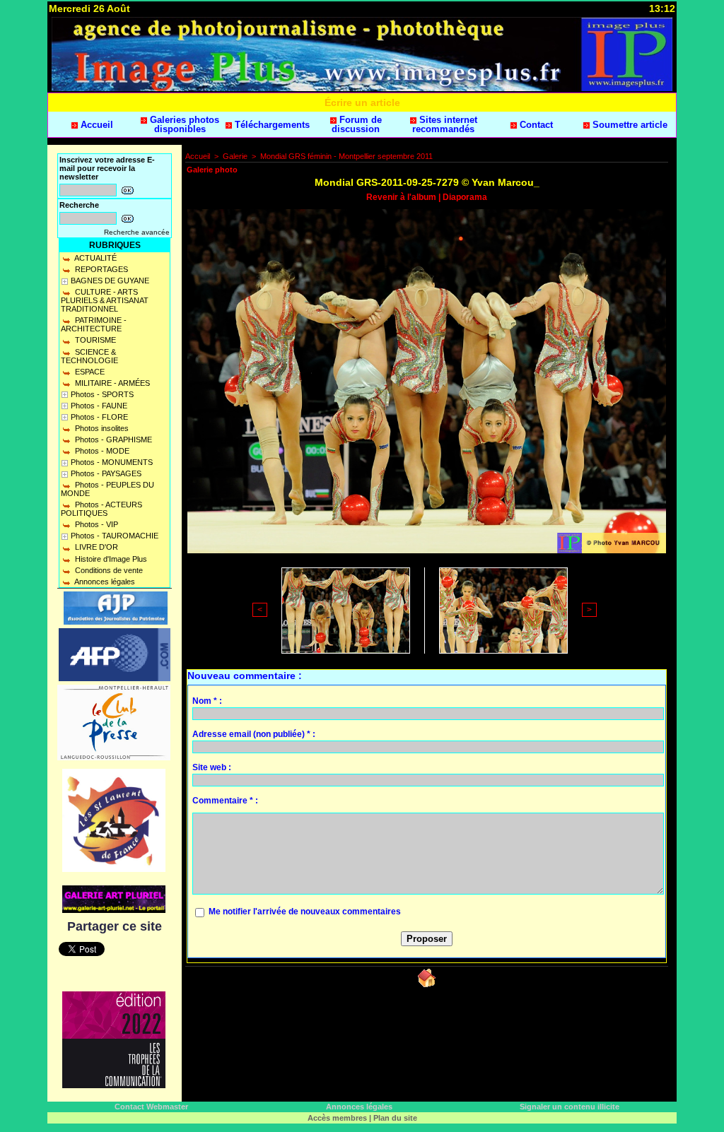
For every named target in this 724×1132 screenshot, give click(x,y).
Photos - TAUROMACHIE (114, 535)
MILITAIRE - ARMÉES (111, 383)
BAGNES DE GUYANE (110, 280)
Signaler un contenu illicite (569, 1106)
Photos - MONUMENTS (112, 462)
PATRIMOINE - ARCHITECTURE (94, 324)
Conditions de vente (108, 570)
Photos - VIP (95, 524)
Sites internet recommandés (444, 124)
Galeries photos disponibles (183, 124)
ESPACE (89, 371)
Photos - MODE (101, 451)
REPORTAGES (100, 269)
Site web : (211, 767)
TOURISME (94, 340)
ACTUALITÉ (95, 258)
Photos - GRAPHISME (112, 439)
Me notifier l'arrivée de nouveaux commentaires (305, 911)
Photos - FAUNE (99, 405)
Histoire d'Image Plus (110, 559)
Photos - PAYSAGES (106, 473)
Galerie (235, 156)
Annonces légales (104, 581)
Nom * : (207, 701)
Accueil (95, 124)
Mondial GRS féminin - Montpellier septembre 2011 (346, 156)
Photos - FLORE (99, 417)
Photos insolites (101, 428)
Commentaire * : (225, 801)
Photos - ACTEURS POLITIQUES (101, 508)
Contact (535, 124)
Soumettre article (628, 124)
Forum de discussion (357, 124)
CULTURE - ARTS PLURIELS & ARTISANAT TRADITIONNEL (104, 300)
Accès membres (337, 1118)
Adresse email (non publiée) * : (253, 734)
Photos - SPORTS (102, 394)
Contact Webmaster (151, 1106)
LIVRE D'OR (95, 547)
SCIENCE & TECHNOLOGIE (89, 356)
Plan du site (395, 1118)
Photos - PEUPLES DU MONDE (107, 488)
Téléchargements (271, 124)
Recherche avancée (137, 232)
